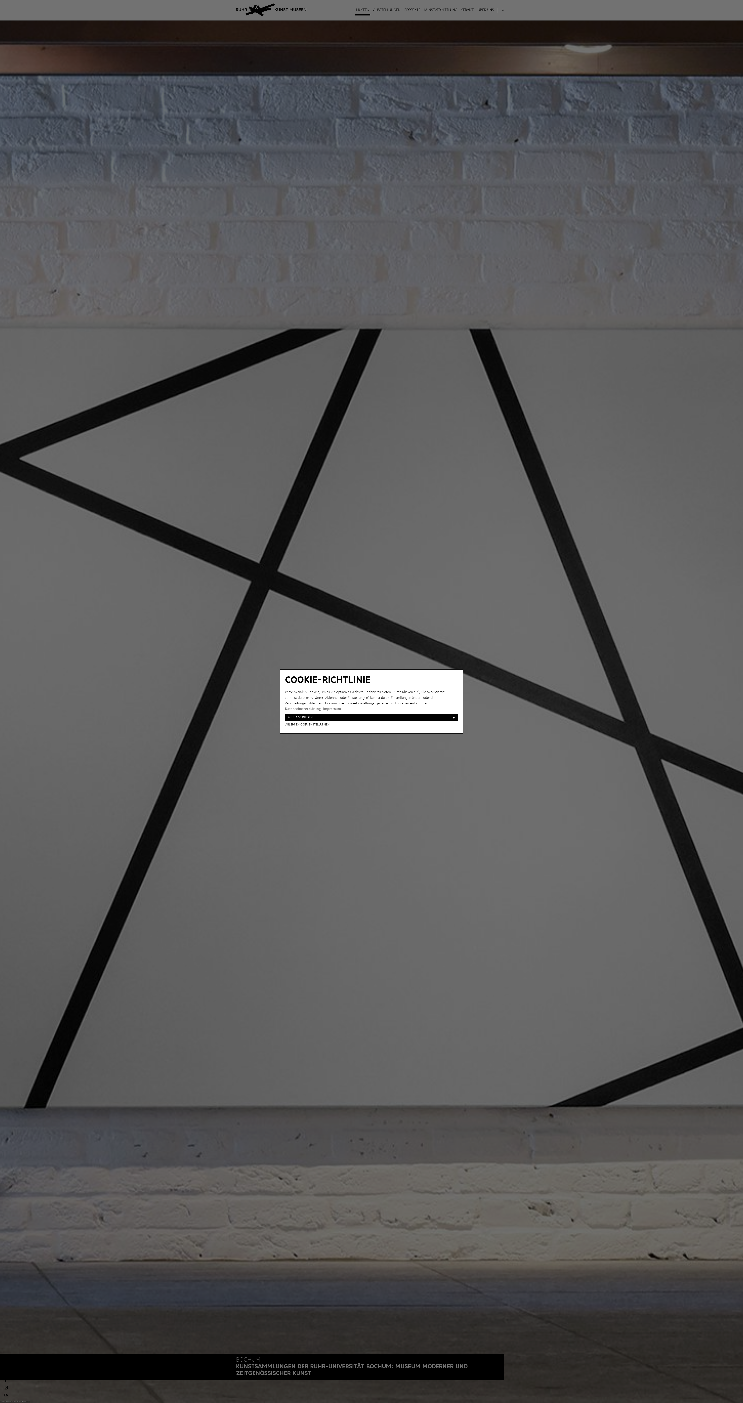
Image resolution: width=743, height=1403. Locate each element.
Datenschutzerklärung (303, 709)
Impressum (332, 709)
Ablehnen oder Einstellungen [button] (307, 724)
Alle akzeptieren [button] (300, 717)
